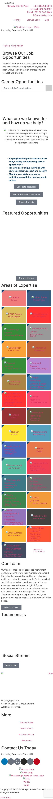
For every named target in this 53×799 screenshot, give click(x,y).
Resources (26, 740)
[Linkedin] (4, 761)
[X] (17, 761)
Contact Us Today (18, 747)
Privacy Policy (26, 722)
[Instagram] (24, 761)
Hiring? (17, 19)
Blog (47, 19)
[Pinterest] (36, 761)
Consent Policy (26, 734)
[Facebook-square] (11, 761)
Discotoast (5, 797)
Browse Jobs (33, 19)
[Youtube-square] (30, 761)
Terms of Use (26, 728)
